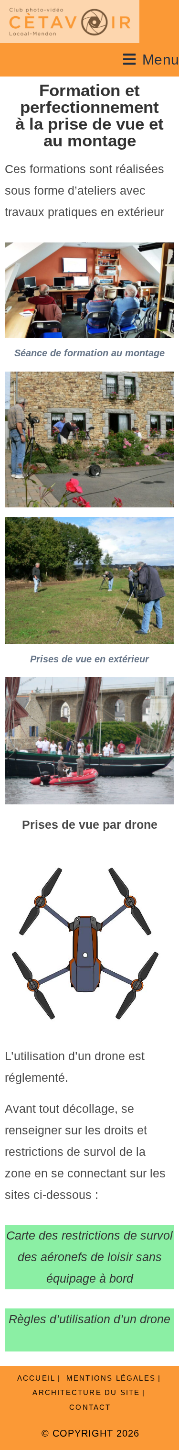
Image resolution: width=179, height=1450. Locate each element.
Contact (90, 1407)
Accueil (36, 1378)
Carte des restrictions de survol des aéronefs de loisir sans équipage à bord (89, 1257)
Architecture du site (86, 1392)
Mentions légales (111, 1378)
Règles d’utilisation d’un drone (89, 1319)
